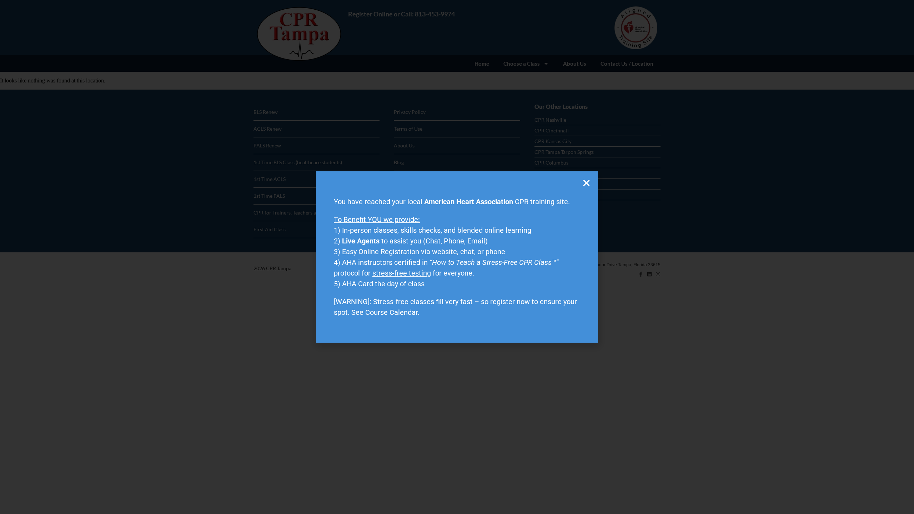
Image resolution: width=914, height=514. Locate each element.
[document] (457, 257)
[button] (586, 182)
